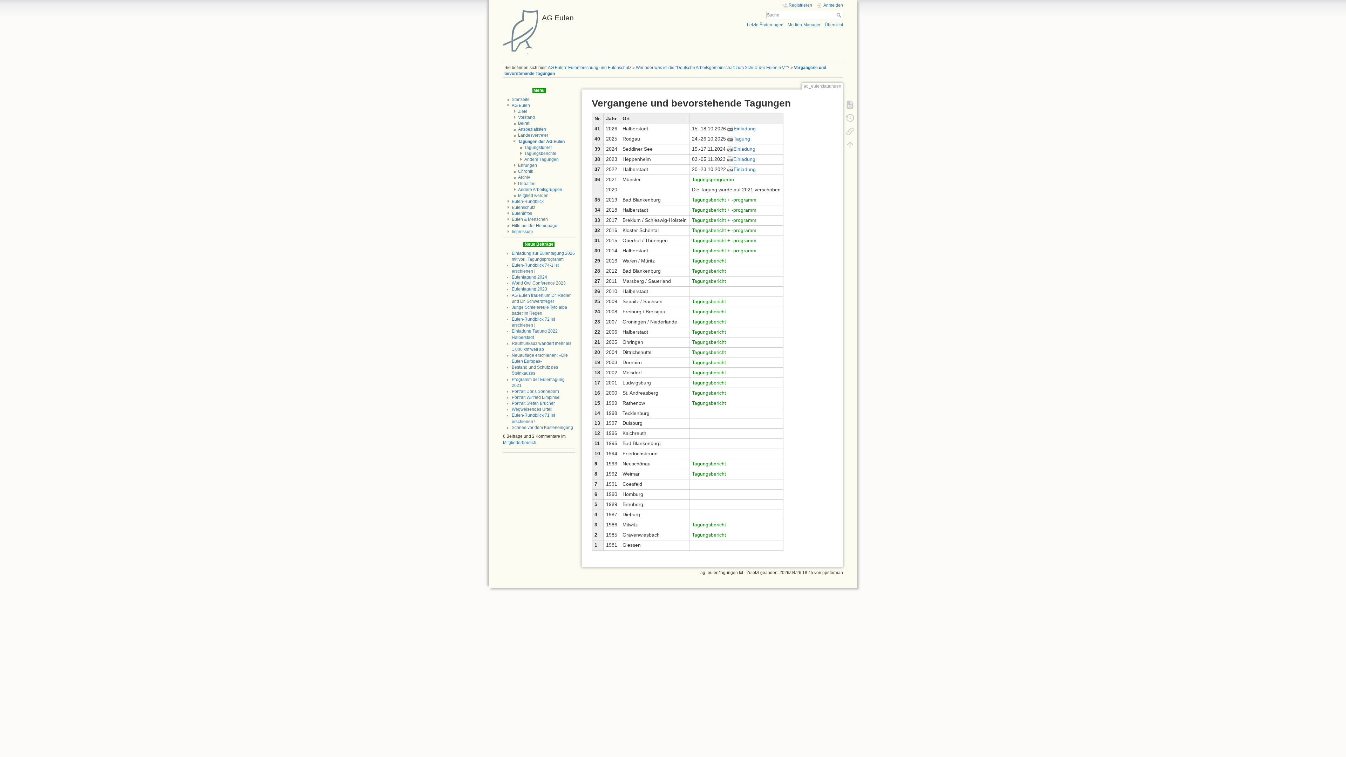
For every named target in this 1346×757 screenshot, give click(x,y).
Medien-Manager (804, 24)
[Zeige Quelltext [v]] (850, 104)
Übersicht (834, 24)
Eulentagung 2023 (529, 289)
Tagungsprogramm (713, 179)
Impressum (522, 231)
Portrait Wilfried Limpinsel (536, 397)
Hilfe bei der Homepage (534, 225)
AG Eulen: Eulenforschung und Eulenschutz (589, 67)
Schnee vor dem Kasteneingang (542, 427)
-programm (744, 200)
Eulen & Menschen (530, 219)
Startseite (521, 99)
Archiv (524, 177)
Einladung (745, 128)
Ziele (523, 111)
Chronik (525, 171)
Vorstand (526, 117)
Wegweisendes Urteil (532, 409)
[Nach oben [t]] (850, 144)
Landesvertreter (533, 135)
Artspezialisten (532, 129)
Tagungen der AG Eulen (541, 141)
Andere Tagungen (541, 159)
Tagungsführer (538, 147)
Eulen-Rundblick (528, 201)
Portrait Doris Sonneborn (535, 391)
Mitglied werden (533, 195)
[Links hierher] (850, 131)
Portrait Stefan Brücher (533, 403)
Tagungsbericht (709, 200)
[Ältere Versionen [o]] (850, 117)
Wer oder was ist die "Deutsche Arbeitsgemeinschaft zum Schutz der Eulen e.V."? (712, 67)
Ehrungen (527, 165)
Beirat (523, 123)
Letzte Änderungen (765, 24)
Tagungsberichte (540, 153)
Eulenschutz (523, 207)
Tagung (742, 139)
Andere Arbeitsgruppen (540, 189)
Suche (839, 15)
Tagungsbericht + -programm (724, 230)
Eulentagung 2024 (529, 277)
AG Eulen (521, 105)
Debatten (527, 183)
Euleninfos (522, 213)
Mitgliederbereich (519, 442)
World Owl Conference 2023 (539, 283)
